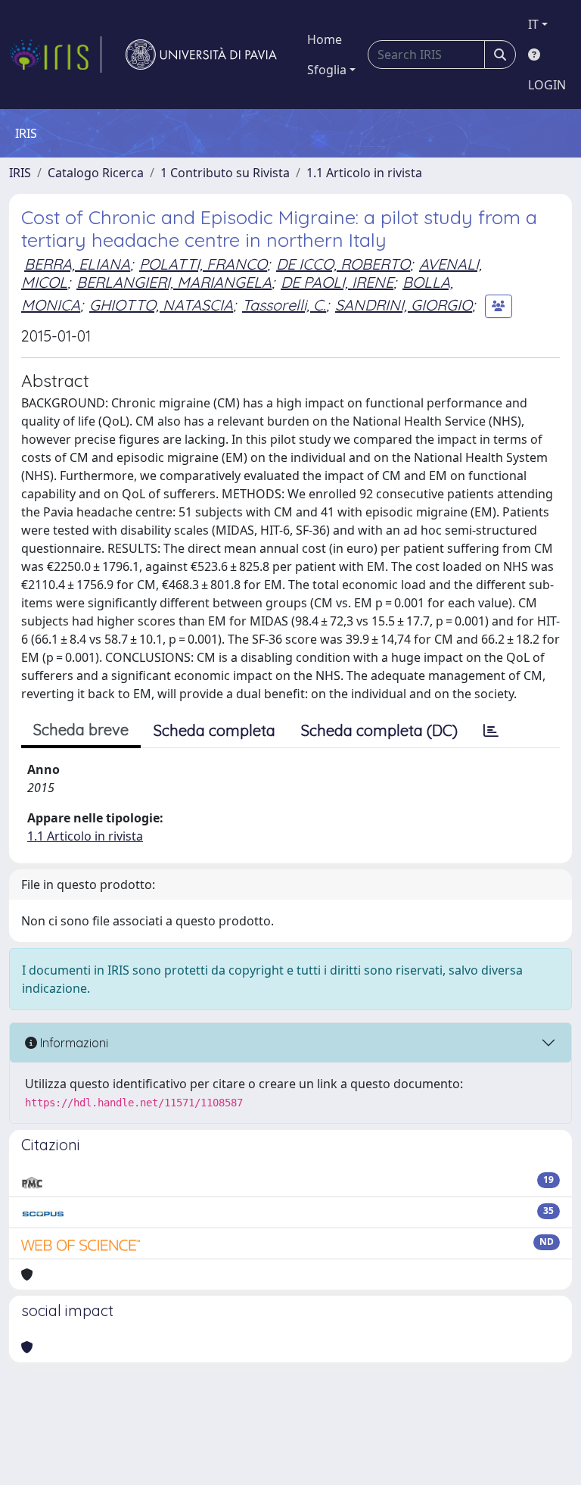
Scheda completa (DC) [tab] (379, 730)
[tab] (491, 731)
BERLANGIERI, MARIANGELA (174, 282)
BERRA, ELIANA (77, 263)
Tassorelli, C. (284, 304)
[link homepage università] (201, 54)
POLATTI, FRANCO (203, 263)
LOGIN (547, 84)
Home (324, 39)
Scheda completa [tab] (214, 730)
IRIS (20, 172)
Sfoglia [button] (326, 69)
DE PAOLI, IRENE (337, 282)
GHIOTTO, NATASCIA (161, 304)
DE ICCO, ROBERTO (343, 263)
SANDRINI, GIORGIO (403, 304)
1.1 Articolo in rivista (364, 172)
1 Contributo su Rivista (225, 172)
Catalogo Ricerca (96, 172)
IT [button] (533, 24)
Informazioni (72, 1042)
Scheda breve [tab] (81, 729)
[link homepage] (55, 54)
